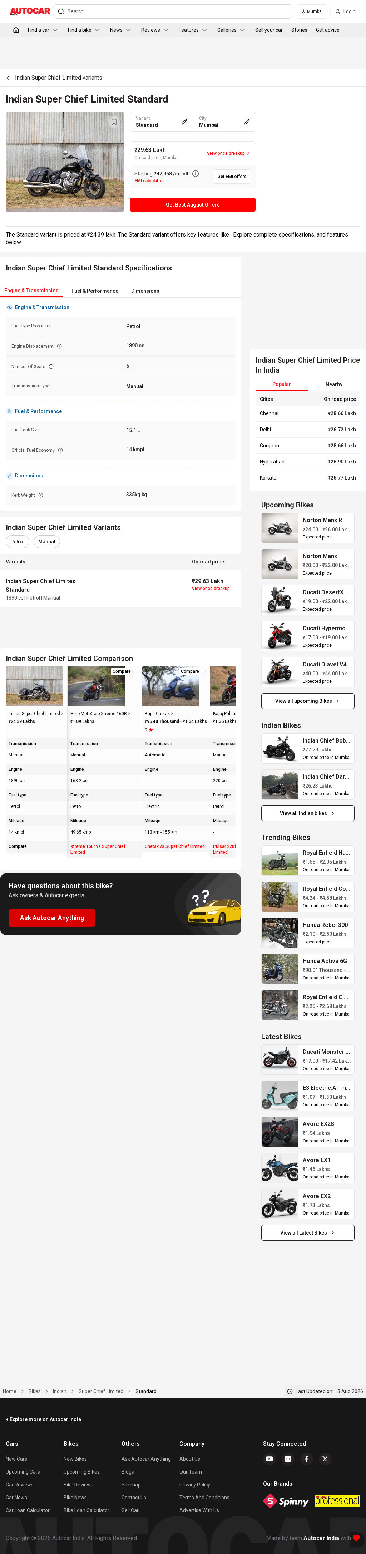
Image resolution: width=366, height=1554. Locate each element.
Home (9, 1391)
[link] (280, 528)
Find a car (38, 30)
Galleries (227, 30)
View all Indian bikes (303, 813)
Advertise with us (199, 1510)
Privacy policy (194, 1485)
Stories (299, 30)
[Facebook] (306, 1459)
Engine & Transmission (31, 290)
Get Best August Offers (193, 205)
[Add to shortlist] (114, 122)
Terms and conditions (204, 1497)
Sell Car (130, 1510)
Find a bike (80, 30)
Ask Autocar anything (146, 1459)
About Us (189, 1459)
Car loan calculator (28, 1510)
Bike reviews (78, 1485)
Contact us (134, 1497)
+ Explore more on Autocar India (43, 1419)
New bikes (75, 1459)
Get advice (328, 30)
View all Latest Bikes (303, 1233)
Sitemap (131, 1485)
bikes (35, 1391)
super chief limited (101, 1391)
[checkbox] (134, 671)
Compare (122, 671)
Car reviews (20, 1485)
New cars (16, 1459)
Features (189, 30)
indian (59, 1391)
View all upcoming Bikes (303, 701)
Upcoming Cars (23, 1472)
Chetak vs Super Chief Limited (175, 846)
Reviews (150, 30)
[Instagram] (288, 1459)
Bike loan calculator (86, 1510)
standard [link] (146, 1391)
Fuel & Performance (94, 291)
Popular (281, 384)
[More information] (195, 173)
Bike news (75, 1497)
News (116, 30)
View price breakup (211, 588)
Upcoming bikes (82, 1472)
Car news (16, 1497)
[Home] (16, 30)
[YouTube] (269, 1459)
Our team (190, 1472)
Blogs (128, 1472)
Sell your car (269, 30)
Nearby (334, 384)
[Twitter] (325, 1459)
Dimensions (145, 291)
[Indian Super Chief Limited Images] (65, 162)
